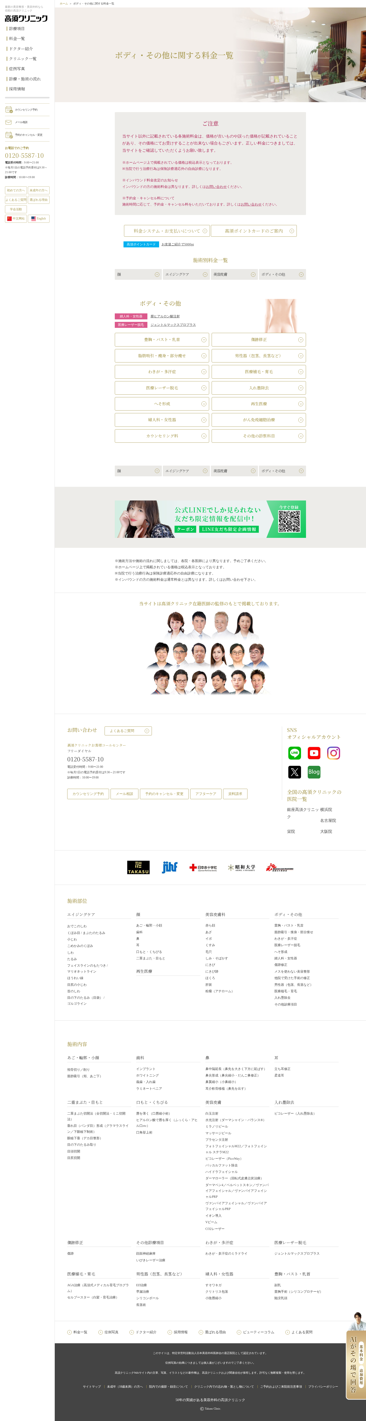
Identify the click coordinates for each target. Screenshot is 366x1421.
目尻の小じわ (77, 985)
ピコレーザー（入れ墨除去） (295, 1113)
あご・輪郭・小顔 (149, 925)
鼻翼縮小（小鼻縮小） (221, 1082)
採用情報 (17, 89)
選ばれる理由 (39, 200)
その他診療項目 (285, 1004)
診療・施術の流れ (25, 79)
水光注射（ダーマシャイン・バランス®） (235, 1120)
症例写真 (17, 68)
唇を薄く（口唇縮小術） (154, 1113)
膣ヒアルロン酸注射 (165, 316)
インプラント (146, 1069)
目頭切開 (73, 1151)
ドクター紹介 (21, 49)
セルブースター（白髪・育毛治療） (93, 1297)
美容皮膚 (213, 1102)
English (41, 218)
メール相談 (21, 122)
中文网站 (19, 218)
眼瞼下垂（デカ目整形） (85, 1138)
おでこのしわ (77, 926)
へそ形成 (280, 952)
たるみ (72, 959)
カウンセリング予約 (26, 109)
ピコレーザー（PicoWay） (224, 1158)
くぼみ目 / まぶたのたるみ (86, 933)
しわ (70, 952)
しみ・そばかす (216, 958)
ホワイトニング (147, 1075)
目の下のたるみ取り (81, 1144)
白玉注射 (211, 1113)
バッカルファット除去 (221, 1165)
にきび (210, 965)
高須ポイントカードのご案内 (254, 230)
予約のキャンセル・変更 (28, 134)
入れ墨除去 (282, 997)
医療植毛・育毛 (285, 991)
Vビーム (211, 1222)
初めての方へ (16, 190)
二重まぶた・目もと (150, 958)
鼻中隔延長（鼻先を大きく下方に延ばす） (236, 1069)
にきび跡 (211, 971)
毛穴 (208, 952)
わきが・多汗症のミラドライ (226, 1253)
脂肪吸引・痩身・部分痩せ (293, 932)
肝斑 (208, 985)
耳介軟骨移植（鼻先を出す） (226, 1088)
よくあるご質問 (122, 731)
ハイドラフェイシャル (221, 1172)
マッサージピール (218, 1133)
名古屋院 (328, 820)
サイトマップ (92, 1386)
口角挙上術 (144, 1132)
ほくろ (210, 978)
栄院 (291, 831)
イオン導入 (213, 1215)
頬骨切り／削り (78, 1069)
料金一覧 (17, 38)
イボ (208, 938)
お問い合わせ (216, 187)
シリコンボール (147, 1298)
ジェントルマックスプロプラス (173, 325)
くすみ (210, 945)
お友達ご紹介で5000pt (178, 244)
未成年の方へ (39, 190)
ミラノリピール (216, 1126)
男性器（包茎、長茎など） (293, 985)
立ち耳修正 (282, 1069)
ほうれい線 (75, 978)
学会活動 (16, 209)
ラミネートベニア (149, 1088)
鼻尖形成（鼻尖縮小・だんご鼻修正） (232, 1075)
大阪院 (326, 831)
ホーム (64, 3)
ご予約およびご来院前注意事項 (281, 1386)
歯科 (139, 932)
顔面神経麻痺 (146, 1253)
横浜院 (326, 809)
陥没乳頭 (280, 1298)
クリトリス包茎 (216, 1291)
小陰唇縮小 (213, 1298)
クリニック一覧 (23, 59)
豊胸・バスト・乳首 (289, 925)
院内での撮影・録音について (168, 1386)
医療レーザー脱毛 (287, 945)
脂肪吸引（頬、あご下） (85, 1076)
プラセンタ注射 (216, 1139)
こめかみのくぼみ (80, 946)
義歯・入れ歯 (146, 1082)
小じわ (72, 939)
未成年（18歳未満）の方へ (125, 1386)
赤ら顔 (210, 925)
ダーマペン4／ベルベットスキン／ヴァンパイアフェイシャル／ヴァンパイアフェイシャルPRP (237, 1191)
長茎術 (141, 1305)
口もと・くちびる (149, 952)
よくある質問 (302, 1332)
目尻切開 (73, 1158)
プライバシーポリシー (323, 1386)
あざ (208, 932)
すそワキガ (213, 1285)
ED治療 (141, 1285)
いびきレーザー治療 (150, 1260)
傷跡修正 (280, 965)
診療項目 (17, 28)
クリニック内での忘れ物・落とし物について (224, 1386)
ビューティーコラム (258, 1332)
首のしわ (73, 991)
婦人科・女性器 (285, 958)
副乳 (277, 1285)
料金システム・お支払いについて (167, 230)
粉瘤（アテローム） (220, 991)
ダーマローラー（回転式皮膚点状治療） (234, 1178)
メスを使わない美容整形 (292, 971)
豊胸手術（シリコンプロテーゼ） (298, 1291)
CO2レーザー (215, 1229)
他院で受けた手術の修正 (292, 978)
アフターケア (205, 794)
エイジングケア (81, 914)
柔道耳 (279, 1075)
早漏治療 (142, 1291)
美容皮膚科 (215, 914)
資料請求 (235, 794)
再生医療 (144, 971)
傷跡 (70, 1253)
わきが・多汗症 (285, 938)
